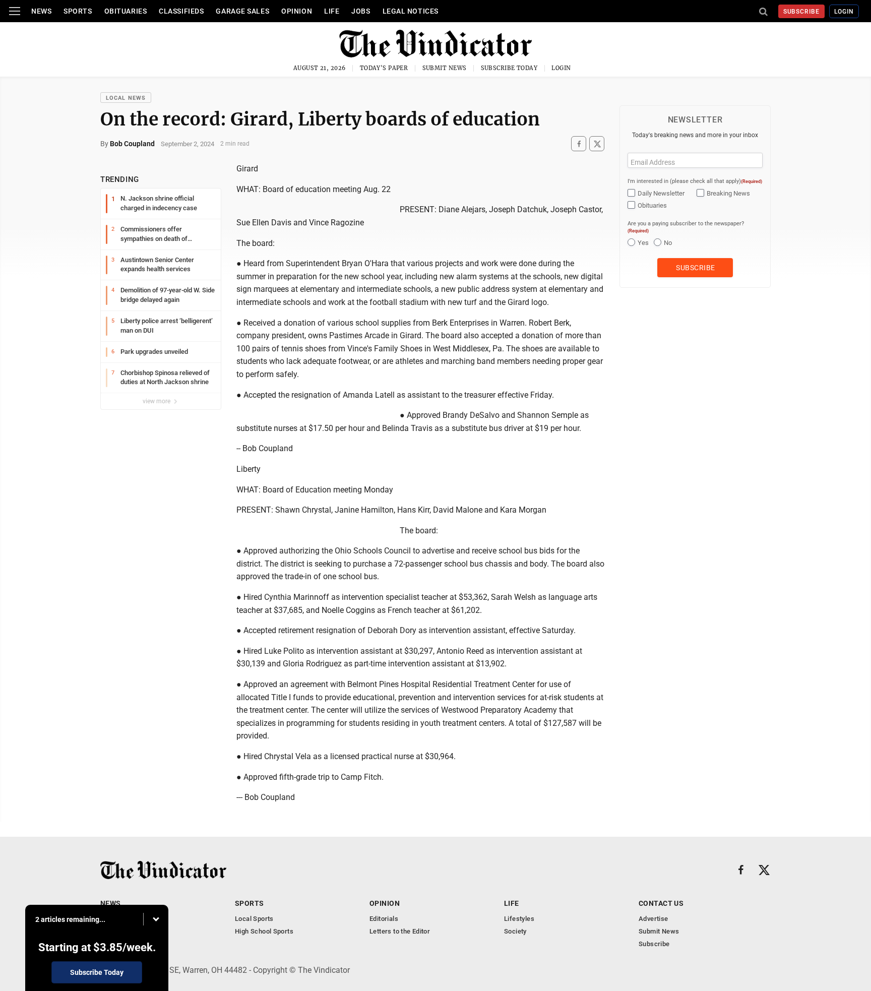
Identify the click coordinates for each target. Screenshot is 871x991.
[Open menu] (14, 11)
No (668, 242)
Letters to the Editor (399, 931)
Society (515, 931)
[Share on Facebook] (578, 144)
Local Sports (254, 918)
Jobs (360, 11)
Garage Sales (242, 11)
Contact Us (661, 903)
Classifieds (181, 11)
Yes (643, 242)
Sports (78, 11)
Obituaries (125, 11)
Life (331, 11)
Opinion (296, 11)
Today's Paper (384, 68)
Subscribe (801, 11)
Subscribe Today (509, 68)
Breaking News (728, 193)
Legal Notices (411, 11)
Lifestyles (519, 918)
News (41, 11)
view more (157, 401)
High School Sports (264, 931)
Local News (126, 98)
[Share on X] (596, 144)
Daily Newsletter (661, 193)
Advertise (653, 918)
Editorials (383, 918)
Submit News (444, 68)
